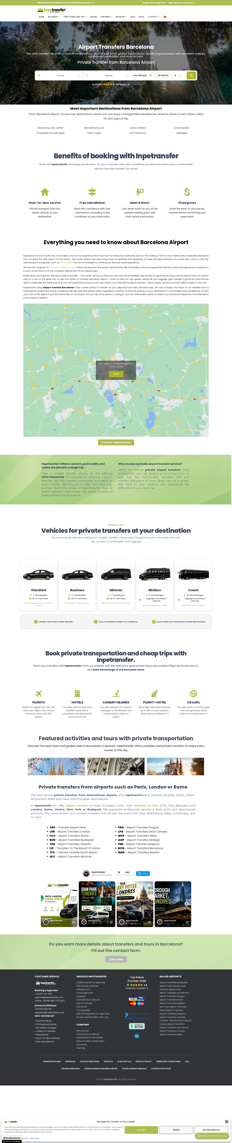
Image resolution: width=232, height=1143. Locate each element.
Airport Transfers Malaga (143, 840)
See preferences (211, 1130)
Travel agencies (84, 992)
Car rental (81, 1006)
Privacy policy (143, 1061)
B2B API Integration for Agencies (92, 1013)
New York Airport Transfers (173, 1006)
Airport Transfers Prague (143, 827)
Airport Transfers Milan (142, 836)
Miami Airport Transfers (171, 1010)
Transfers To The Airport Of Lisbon (78, 848)
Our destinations (89, 1061)
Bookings (53, 16)
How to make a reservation (90, 1041)
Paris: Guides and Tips (74, 16)
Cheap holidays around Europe (100, 1068)
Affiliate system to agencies (90, 982)
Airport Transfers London (74, 831)
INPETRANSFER (66, 262)
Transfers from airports (88, 999)
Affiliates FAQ (83, 989)
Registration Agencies (154, 2)
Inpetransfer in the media (89, 1037)
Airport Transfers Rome (73, 836)
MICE (133, 16)
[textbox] (61, 76)
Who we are (82, 1030)
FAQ (187, 1061)
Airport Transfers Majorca (142, 844)
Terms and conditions (87, 1034)
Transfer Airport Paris (72, 827)
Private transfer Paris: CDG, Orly (92, 1017)
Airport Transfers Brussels (172, 985)
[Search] (191, 75)
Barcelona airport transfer (62, 267)
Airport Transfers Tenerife (74, 844)
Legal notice (34, 1138)
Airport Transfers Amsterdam (174, 992)
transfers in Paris (147, 805)
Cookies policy (116, 366)
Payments (81, 1044)
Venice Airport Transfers (172, 1024)
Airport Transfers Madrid (143, 852)
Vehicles (108, 1061)
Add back (164, 75)
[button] (226, 1121)
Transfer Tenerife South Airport (78, 852)
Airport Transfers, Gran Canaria (146, 831)
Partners (105, 16)
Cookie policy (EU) (161, 1068)
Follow (145, 873)
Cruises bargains (70, 1068)
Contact (153, 16)
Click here (116, 959)
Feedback (70, 1061)
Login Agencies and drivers (181, 2)
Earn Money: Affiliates (87, 985)
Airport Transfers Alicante (74, 856)
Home (41, 16)
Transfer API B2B (52, 1061)
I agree (116, 374)
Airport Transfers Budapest (76, 840)
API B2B (93, 16)
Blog (141, 16)
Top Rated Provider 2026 (137, 979)
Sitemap (80, 1048)
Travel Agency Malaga (134, 1068)
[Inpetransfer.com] (51, 10)
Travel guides (83, 1010)
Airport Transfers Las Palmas (174, 1027)
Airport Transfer (84, 1003)
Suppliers (81, 996)
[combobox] (61, 76)
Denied (176, 1130)
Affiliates (120, 16)
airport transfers (77, 805)
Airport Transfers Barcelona (145, 848)
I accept (141, 1130)
